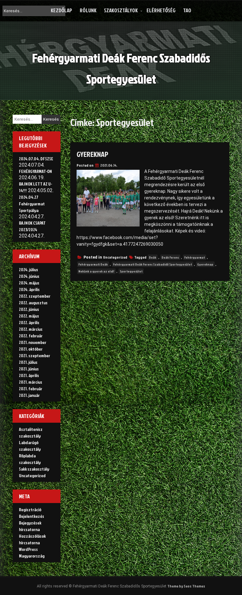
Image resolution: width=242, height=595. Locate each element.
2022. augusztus (33, 303)
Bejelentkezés (31, 516)
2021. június (29, 369)
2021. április (29, 375)
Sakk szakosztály (34, 469)
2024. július (28, 269)
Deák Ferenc (170, 257)
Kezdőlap (61, 10)
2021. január (29, 395)
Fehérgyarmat (194, 257)
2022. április (29, 322)
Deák (152, 257)
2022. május (29, 316)
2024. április (29, 289)
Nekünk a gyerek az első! (96, 271)
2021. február (30, 389)
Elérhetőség (161, 10)
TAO (187, 10)
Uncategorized (115, 257)
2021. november (32, 342)
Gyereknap (92, 154)
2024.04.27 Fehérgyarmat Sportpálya (32, 203)
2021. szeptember (34, 355)
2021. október (31, 349)
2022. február (31, 336)
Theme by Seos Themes (186, 586)
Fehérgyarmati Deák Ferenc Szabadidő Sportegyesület (152, 264)
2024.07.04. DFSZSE (36, 159)
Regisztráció (30, 509)
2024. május (29, 283)
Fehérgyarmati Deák (93, 264)
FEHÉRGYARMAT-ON (35, 171)
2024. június (29, 276)
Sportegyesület (131, 271)
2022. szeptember (34, 296)
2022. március (31, 329)
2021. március (30, 382)
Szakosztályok (121, 10)
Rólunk (88, 10)
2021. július (28, 362)
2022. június (29, 309)
